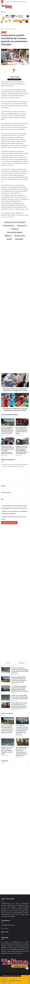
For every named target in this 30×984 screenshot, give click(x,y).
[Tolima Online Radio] (15, 18)
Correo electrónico (6, 492)
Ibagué (13, 29)
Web (2, 499)
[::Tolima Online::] (6, 6)
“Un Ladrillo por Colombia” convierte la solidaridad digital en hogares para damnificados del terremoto (19, 688)
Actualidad (8, 29)
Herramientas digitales (15, 232)
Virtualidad (19, 239)
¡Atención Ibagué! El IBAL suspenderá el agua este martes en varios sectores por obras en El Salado (7, 430)
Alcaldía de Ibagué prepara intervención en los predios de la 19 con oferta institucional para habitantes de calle (7, 449)
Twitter (10, 239)
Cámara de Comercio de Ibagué (15, 222)
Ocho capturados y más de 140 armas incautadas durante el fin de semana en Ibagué (22, 430)
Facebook (15, 229)
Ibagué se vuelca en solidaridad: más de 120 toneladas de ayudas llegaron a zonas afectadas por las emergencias (22, 449)
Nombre (3, 485)
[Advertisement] (15, 307)
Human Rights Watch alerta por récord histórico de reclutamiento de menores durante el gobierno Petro (19, 705)
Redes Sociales (20, 235)
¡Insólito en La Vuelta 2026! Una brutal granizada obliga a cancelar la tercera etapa (19, 697)
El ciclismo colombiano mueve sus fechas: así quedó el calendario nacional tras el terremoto (19, 670)
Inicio (3, 29)
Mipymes (8, 235)
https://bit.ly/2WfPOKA (8, 217)
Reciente (21, 663)
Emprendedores (9, 225)
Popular (8, 663)
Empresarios (22, 225)
